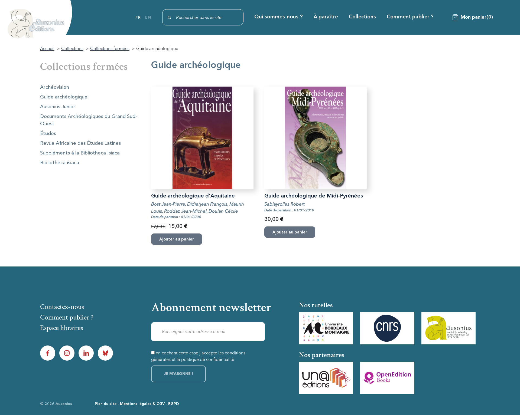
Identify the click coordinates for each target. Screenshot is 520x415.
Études (48, 133)
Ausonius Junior (57, 106)
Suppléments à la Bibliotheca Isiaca (80, 153)
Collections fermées (84, 67)
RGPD (173, 404)
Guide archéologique (63, 97)
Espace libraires (61, 327)
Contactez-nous (62, 306)
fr (138, 17)
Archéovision (54, 87)
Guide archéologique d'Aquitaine (193, 196)
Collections (362, 17)
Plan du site (105, 404)
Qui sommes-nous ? (278, 17)
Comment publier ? (410, 17)
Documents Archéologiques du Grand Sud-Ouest (88, 120)
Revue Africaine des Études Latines (80, 143)
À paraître (326, 17)
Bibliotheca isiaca (59, 162)
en (148, 17)
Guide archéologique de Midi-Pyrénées (313, 196)
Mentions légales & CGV (142, 404)
